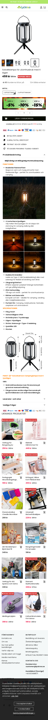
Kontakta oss (7, 638)
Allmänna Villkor (32, 645)
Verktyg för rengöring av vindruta (7, 444)
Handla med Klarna (9, 657)
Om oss (5, 642)
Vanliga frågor (9, 405)
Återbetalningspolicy (34, 642)
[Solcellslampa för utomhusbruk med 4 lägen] (24, 34)
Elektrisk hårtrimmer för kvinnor (32, 444)
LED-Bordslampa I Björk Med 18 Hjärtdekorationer (9, 549)
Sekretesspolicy (32, 648)
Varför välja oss (8, 650)
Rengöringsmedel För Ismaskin (33, 548)
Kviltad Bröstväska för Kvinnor (33, 617)
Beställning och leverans (35, 638)
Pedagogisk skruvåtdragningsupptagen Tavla (13, 479)
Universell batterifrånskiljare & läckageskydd (33, 514)
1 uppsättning (9, 92)
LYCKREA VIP (10, 124)
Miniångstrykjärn (8, 616)
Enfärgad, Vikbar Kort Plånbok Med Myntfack (33, 479)
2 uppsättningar (24, 92)
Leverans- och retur (12, 399)
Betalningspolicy (32, 652)
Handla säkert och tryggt (11, 654)
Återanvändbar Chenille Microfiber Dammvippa (9, 514)
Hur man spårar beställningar (8, 646)
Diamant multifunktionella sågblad (32, 583)
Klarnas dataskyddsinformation (11, 662)
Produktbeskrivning (12, 154)
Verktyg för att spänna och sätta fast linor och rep (10, 583)
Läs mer (14, 696)
